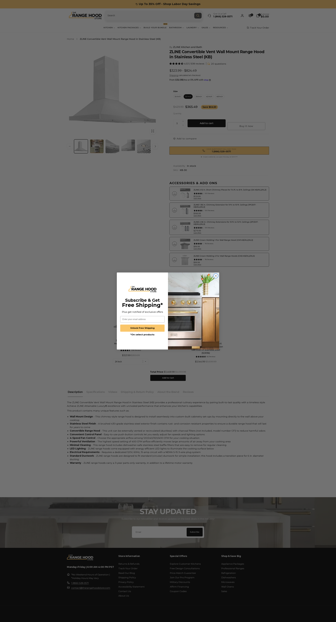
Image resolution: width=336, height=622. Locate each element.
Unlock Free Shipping (142, 328)
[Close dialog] (216, 276)
